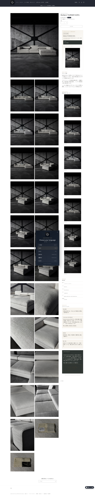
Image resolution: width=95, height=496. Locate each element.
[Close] (57, 232)
